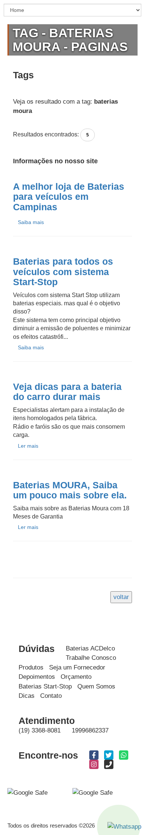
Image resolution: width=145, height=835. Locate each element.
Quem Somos (96, 686)
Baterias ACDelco (90, 648)
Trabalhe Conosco (91, 657)
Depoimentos (37, 676)
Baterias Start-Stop (45, 686)
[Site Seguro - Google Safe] (92, 792)
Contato (51, 695)
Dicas (27, 695)
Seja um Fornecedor (77, 667)
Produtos (31, 667)
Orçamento (76, 676)
